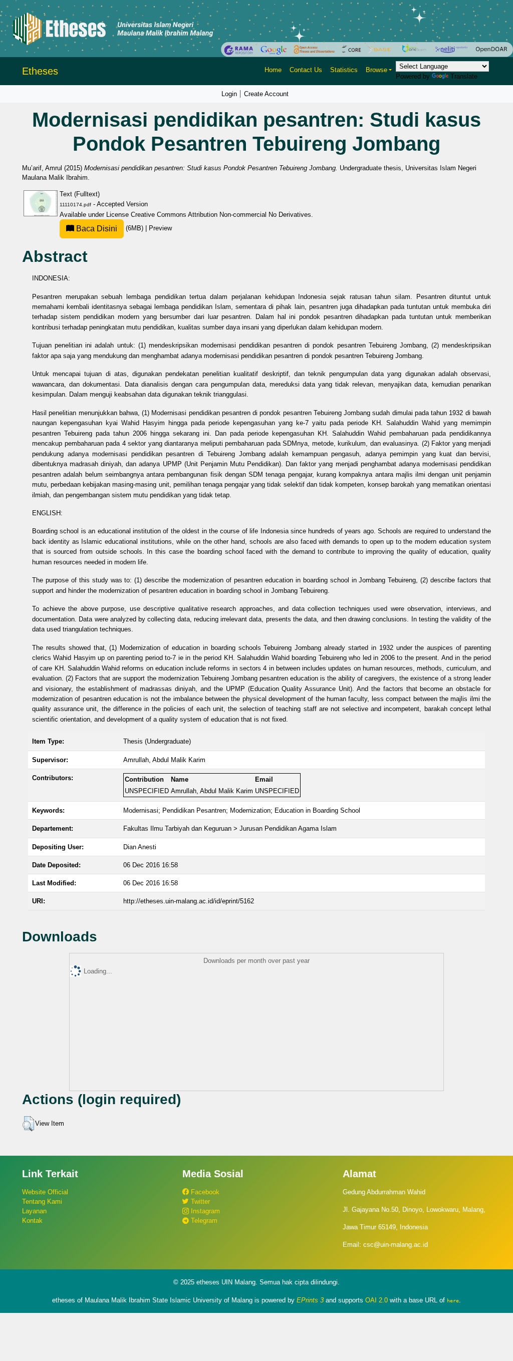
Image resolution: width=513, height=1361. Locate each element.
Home (273, 70)
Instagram (204, 1211)
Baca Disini (95, 228)
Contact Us (306, 70)
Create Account (266, 94)
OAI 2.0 (376, 1300)
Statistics (344, 70)
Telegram (203, 1220)
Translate (463, 76)
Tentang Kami (42, 1201)
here (453, 1300)
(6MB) (109, 228)
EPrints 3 (310, 1300)
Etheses (40, 71)
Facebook (204, 1192)
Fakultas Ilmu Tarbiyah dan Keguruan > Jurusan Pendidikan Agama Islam (230, 828)
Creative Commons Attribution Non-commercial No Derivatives (221, 214)
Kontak (32, 1220)
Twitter (199, 1201)
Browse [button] (376, 70)
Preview (160, 228)
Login (229, 94)
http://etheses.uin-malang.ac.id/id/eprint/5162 (188, 901)
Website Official (45, 1192)
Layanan (34, 1211)
